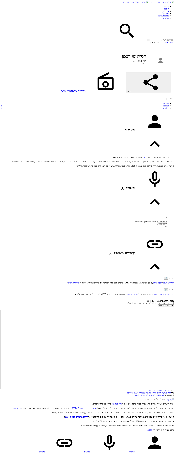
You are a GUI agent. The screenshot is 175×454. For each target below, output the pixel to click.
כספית (149, 430)
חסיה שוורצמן (168, 283)
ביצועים (85, 106)
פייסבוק (149, 395)
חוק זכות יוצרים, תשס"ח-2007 (84, 408)
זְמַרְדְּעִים (129, 393)
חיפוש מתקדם (163, 16)
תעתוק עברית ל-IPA (142, 393)
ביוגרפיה (165, 103)
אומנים (166, 9)
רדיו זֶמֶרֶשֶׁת (164, 13)
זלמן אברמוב (157, 283)
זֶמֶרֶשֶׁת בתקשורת (138, 395)
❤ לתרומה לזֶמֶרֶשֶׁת (166, 306)
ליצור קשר (17, 408)
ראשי (172, 42)
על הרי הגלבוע (162, 222)
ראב (145, 157)
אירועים (166, 11)
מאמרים (165, 18)
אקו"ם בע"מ (117, 404)
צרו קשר (155, 395)
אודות (161, 395)
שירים (166, 6)
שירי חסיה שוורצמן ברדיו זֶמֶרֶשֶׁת (73, 91)
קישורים (85, 108)
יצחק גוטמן (158, 294)
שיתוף (129, 91)
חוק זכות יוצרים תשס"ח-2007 (76, 417)
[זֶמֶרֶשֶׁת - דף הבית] (170, 399)
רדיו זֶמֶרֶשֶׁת (166, 393)
